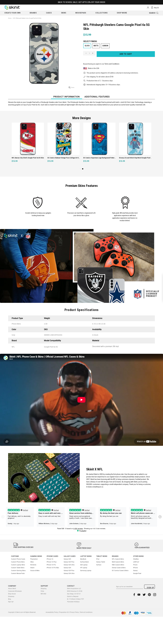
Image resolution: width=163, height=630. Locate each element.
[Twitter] (144, 594)
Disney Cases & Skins (119, 568)
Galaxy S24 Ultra (69, 573)
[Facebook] (134, 594)
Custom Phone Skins (18, 562)
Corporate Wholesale (15, 591)
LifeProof (136, 562)
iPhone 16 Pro (51, 565)
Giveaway (11, 596)
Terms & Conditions (86, 612)
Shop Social (12, 594)
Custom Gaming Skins (18, 570)
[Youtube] (138, 594)
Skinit (12, 7)
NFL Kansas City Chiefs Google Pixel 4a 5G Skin (28, 158)
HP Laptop (83, 568)
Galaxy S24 (67, 568)
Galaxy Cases (69, 556)
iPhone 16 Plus (51, 562)
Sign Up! (10, 602)
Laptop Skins (86, 556)
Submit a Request (72, 596)
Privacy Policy (74, 612)
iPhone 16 (50, 559)
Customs (15, 556)
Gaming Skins (36, 556)
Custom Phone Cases (18, 559)
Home (9, 18)
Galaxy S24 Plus (69, 570)
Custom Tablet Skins (17, 568)
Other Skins (138, 556)
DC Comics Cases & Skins (120, 570)
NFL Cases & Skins (118, 559)
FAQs (42, 591)
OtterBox (136, 559)
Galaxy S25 (67, 559)
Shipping (43, 588)
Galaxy (135, 570)
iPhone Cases (52, 556)
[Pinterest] (149, 594)
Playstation (34, 559)
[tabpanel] (99, 145)
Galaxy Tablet (100, 562)
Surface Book (84, 562)
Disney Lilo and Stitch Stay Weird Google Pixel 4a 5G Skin (135, 158)
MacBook (83, 559)
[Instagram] (154, 594)
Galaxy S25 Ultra (69, 565)
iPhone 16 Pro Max (53, 568)
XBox (32, 562)
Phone (135, 565)
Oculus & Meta (34, 570)
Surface (98, 565)
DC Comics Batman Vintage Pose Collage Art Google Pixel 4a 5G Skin (63, 158)
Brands (115, 556)
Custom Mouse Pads (18, 573)
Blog (9, 599)
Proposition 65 (64, 612)
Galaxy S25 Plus (69, 562)
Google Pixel (137, 573)
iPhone (135, 568)
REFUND (43, 594)
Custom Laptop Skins (18, 565)
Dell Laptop (83, 565)
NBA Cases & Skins (118, 565)
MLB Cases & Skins (118, 562)
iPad (97, 559)
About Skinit (12, 588)
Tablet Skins (101, 556)
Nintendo (33, 565)
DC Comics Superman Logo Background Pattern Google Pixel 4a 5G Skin (99, 158)
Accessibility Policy (52, 612)
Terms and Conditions (112, 64)
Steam (32, 568)
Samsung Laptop (85, 570)
